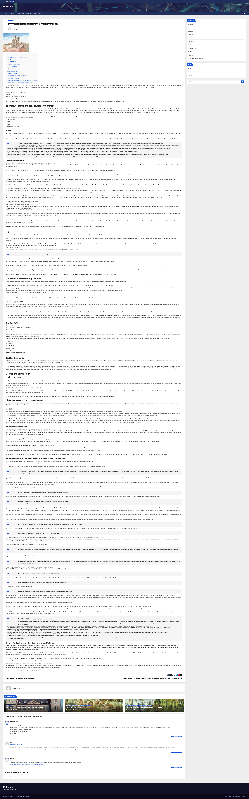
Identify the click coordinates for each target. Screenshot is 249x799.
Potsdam (8, 6)
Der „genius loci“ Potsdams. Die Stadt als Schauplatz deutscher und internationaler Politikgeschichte (152, 678)
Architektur (190, 24)
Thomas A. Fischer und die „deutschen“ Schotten (17, 57)
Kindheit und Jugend (12, 73)
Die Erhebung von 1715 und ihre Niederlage (17, 75)
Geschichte (10, 20)
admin (16, 28)
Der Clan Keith (11, 68)
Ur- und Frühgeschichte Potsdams (84, 705)
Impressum (37, 13)
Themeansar (26, 796)
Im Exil (9, 76)
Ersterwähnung (191, 27)
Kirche (9, 59)
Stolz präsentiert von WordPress (9, 796)
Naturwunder (74, 705)
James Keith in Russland (13, 78)
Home (6, 13)
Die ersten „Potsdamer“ (75, 707)
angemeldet (12, 775)
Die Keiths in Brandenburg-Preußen (14, 64)
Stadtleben (190, 51)
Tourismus (190, 55)
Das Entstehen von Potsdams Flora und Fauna (144, 707)
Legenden (190, 34)
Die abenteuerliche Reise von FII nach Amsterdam (25, 707)
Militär (9, 62)
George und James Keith (12, 71)
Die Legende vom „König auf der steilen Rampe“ (21, 678)
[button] (242, 13)
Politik (189, 44)
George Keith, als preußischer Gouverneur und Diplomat (20, 82)
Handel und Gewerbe (12, 61)
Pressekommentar (192, 48)
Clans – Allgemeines (12, 66)
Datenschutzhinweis (24, 13)
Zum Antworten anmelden (176, 736)
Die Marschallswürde (12, 69)
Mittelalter (190, 38)
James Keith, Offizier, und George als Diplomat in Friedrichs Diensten (22, 80)
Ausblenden (23, 54)
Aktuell (13, 13)
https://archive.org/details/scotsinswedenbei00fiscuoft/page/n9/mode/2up (26, 764)
